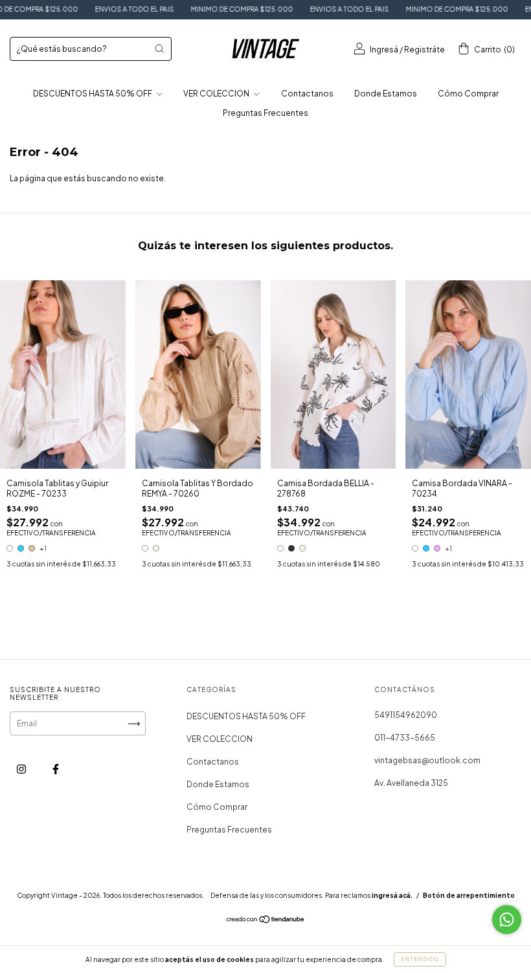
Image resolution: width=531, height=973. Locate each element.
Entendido (420, 959)
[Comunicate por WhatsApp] (506, 919)
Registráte (424, 49)
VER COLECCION (217, 93)
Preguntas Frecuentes (265, 113)
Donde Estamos (385, 93)
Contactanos (307, 93)
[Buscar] (159, 49)
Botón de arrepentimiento (469, 895)
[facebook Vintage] (55, 769)
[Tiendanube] (265, 921)
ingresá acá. (392, 895)
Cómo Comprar (468, 93)
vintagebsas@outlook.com (427, 760)
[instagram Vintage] (22, 769)
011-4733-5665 (404, 738)
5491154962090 (405, 715)
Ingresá (384, 49)
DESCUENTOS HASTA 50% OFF (93, 93)
